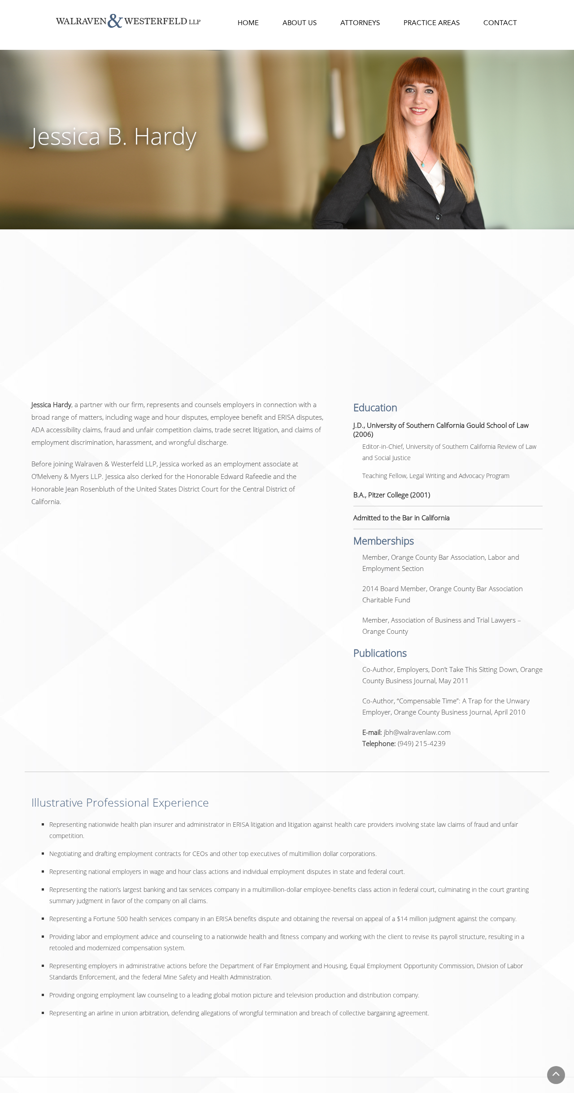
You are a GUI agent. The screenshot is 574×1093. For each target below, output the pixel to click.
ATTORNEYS (360, 23)
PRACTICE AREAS (432, 23)
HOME (248, 23)
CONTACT (500, 23)
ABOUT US (300, 23)
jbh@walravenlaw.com (417, 732)
